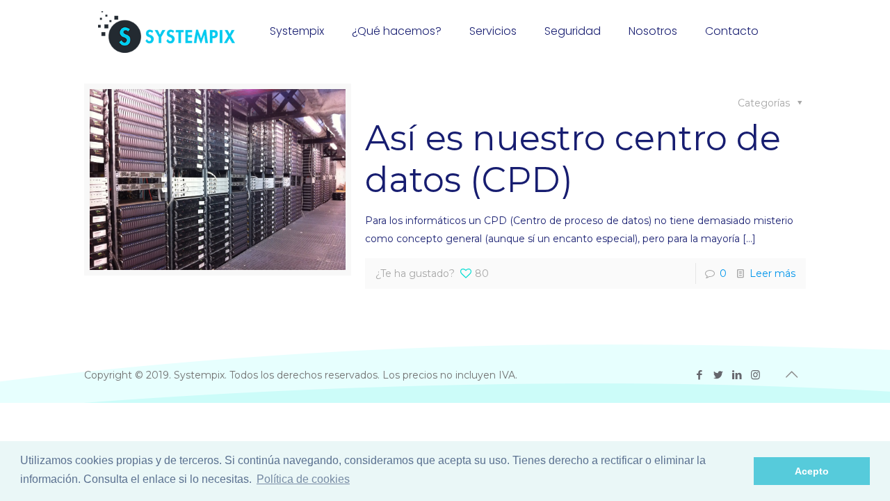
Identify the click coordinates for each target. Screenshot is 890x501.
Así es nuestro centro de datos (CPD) (573, 159)
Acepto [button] (812, 471)
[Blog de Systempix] (166, 31)
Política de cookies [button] (303, 479)
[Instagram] (755, 374)
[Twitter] (718, 374)
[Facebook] (699, 374)
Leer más (772, 273)
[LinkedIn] (736, 374)
